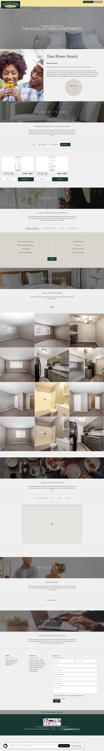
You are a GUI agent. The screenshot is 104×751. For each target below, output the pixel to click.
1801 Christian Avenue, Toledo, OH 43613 (48, 727)
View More (53, 259)
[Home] (10, 5)
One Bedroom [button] (42, 144)
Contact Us (91, 5)
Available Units (25, 179)
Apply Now (98, 1)
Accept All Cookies (64, 745)
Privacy (54, 729)
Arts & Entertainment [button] (41, 498)
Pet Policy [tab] (62, 228)
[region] (45, 746)
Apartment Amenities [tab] (48, 228)
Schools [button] (67, 498)
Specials (99, 5)
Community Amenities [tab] (32, 228)
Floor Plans (52, 5)
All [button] (34, 144)
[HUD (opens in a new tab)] (76, 729)
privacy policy (80, 695)
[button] (18, 164)
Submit (57, 701)
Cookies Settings (76, 745)
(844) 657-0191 (88, 1)
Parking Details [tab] (73, 228)
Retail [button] (59, 498)
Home (45, 5)
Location (75, 5)
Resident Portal (52, 600)
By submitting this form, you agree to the (65, 695)
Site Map (61, 729)
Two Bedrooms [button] (54, 144)
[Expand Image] (17, 330)
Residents (83, 5)
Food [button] (52, 498)
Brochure (10, 179)
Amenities (61, 5)
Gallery (68, 5)
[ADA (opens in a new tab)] (79, 729)
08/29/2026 (64, 144)
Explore (74, 85)
